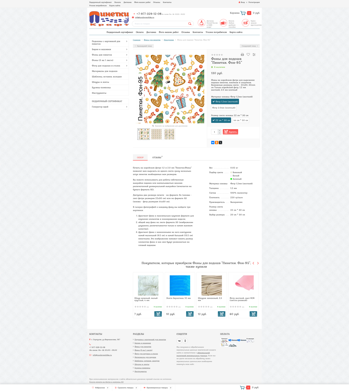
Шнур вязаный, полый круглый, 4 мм (146, 299)
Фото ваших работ (142, 2)
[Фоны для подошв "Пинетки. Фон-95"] (143, 133)
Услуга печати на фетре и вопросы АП (106, 381)
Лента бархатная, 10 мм (178, 298)
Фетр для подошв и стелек (106, 65)
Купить (233, 132)
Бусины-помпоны (101, 87)
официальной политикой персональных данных (193, 354)
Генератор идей (100, 106)
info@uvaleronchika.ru (144, 17)
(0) (147, 307)
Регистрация (254, 2)
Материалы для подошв (104, 71)
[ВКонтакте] (212, 142)
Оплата (117, 2)
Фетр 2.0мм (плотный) (223, 107)
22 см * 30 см (223, 120)
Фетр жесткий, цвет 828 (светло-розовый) (242, 299)
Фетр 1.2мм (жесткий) (227, 101)
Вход (243, 2)
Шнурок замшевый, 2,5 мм (210, 299)
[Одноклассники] (216, 142)
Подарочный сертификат (100, 2)
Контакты (167, 2)
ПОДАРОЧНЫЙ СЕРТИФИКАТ (107, 101)
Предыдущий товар (144, 46)
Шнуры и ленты (100, 82)
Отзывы (156, 2)
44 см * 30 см (241, 120)
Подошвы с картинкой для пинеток (106, 42)
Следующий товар (249, 46)
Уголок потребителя (98, 5)
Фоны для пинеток (102, 54)
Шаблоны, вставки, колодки (107, 76)
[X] (220, 142)
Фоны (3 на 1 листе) (102, 60)
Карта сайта (114, 5)
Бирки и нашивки (101, 49)
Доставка (128, 2)
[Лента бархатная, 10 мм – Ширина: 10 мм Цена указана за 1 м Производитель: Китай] (180, 285)
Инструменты (99, 93)
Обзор (140, 157)
